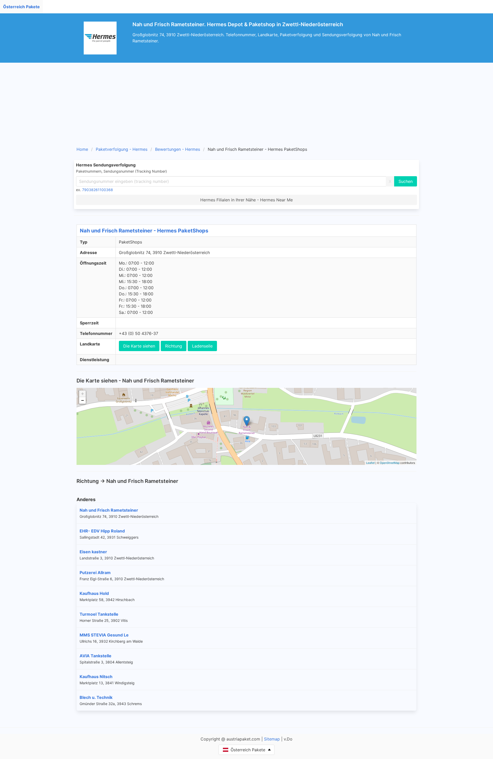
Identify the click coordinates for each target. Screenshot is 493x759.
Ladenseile (202, 346)
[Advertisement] (246, 106)
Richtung (173, 346)
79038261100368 (97, 190)
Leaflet (370, 463)
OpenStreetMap (390, 463)
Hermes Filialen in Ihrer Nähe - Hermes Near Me (246, 199)
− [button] (82, 400)
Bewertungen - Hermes (177, 149)
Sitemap (272, 739)
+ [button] (82, 393)
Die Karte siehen (139, 346)
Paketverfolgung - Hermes (121, 149)
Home (82, 149)
